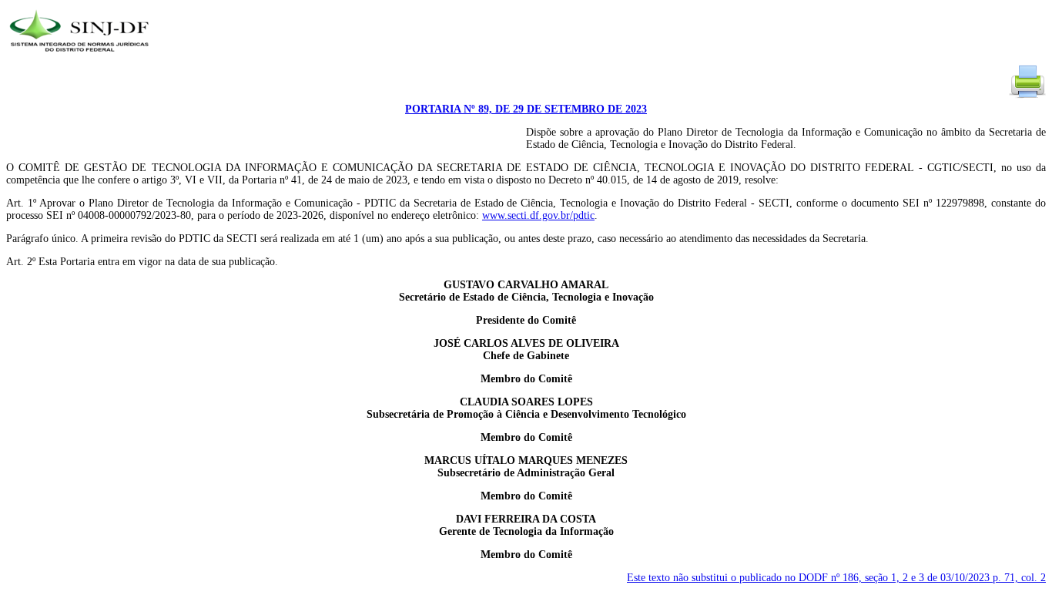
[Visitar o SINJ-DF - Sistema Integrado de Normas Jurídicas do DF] (81, 56)
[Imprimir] (1027, 97)
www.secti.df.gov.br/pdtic (538, 215)
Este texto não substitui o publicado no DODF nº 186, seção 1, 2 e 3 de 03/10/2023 (836, 577)
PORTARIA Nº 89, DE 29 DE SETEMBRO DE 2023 (526, 109)
